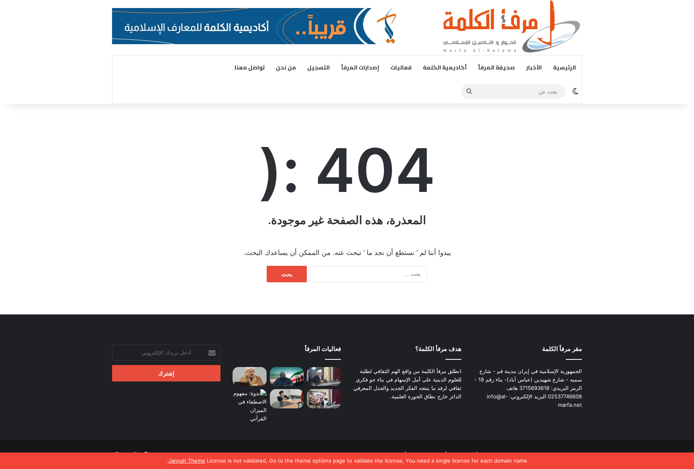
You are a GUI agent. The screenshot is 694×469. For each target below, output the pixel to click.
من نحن (286, 67)
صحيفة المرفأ (496, 67)
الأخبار (534, 67)
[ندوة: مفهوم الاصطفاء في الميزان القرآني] (250, 406)
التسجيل (318, 67)
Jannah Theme (186, 460)
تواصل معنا (250, 67)
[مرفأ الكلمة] (507, 27)
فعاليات (401, 67)
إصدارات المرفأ (360, 67)
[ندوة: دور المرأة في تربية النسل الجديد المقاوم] (324, 398)
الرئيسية (564, 67)
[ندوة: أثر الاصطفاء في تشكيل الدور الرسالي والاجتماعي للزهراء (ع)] (287, 398)
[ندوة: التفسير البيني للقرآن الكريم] (250, 376)
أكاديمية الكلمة (445, 67)
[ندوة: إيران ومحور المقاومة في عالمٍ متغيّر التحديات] (287, 376)
